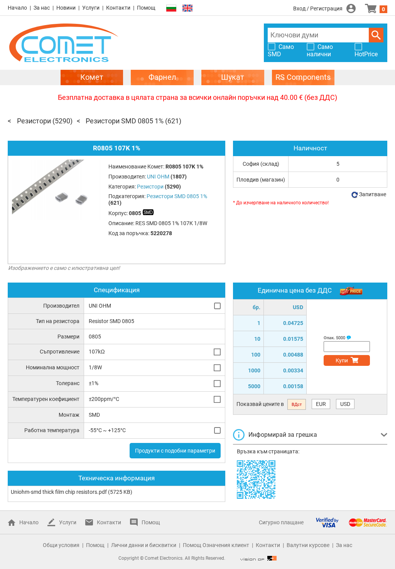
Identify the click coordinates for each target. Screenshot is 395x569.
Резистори (34, 121)
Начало (17, 8)
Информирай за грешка (282, 434)
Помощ (146, 8)
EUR (321, 404)
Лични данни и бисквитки (143, 545)
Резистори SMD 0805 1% (125, 121)
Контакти (118, 8)
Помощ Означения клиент (216, 545)
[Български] (171, 8)
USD (345, 404)
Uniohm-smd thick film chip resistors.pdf (59, 492)
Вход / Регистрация (318, 8)
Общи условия (61, 545)
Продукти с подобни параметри (175, 451)
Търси (376, 35)
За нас (42, 8)
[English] (187, 8)
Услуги (91, 8)
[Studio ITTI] (258, 558)
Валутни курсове (308, 545)
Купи (342, 360)
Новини (66, 8)
